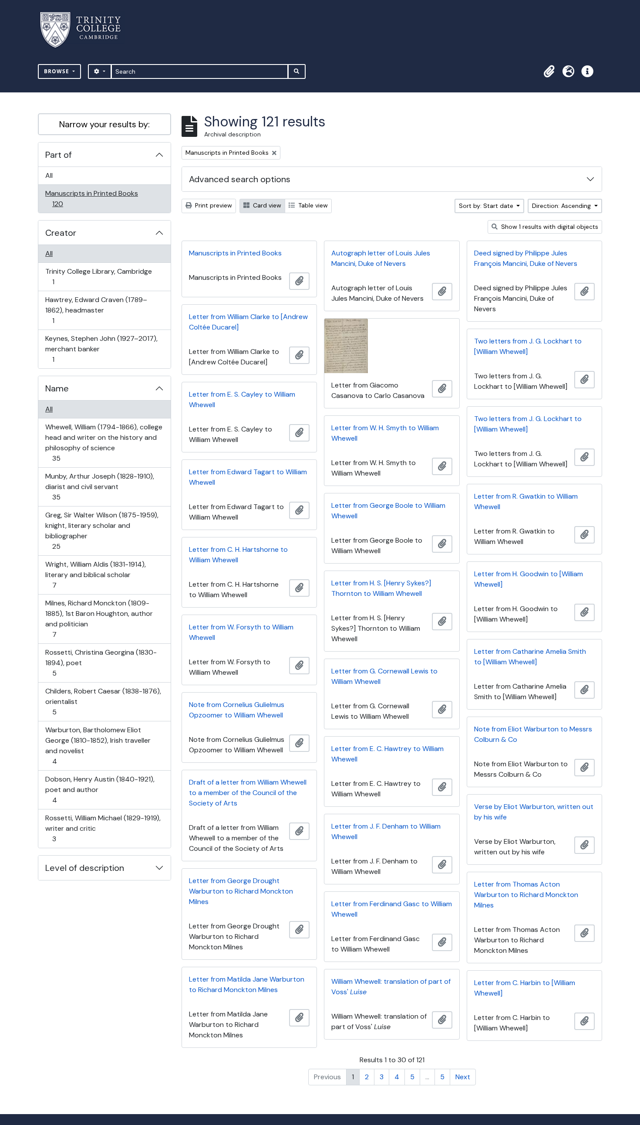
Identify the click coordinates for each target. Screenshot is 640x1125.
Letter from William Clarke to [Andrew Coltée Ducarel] (248, 322)
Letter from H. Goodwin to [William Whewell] (528, 579)
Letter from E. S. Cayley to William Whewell (242, 399)
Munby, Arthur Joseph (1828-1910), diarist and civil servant (99, 486)
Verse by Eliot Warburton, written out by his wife (533, 812)
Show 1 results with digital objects (548, 227)
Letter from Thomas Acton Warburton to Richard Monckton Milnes (526, 895)
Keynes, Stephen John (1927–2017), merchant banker (101, 348)
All (49, 175)
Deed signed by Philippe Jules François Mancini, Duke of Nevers (525, 258)
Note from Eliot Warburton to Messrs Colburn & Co (533, 734)
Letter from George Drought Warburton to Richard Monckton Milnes (241, 891)
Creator (60, 232)
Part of (58, 154)
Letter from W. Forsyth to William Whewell (241, 632)
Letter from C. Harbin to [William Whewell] (524, 988)
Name (57, 388)
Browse (57, 71)
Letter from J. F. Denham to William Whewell (386, 831)
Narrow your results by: (104, 124)
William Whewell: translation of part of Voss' (391, 986)
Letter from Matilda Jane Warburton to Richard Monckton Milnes (246, 984)
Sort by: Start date (487, 206)
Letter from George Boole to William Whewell (388, 510)
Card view (266, 205)
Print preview (212, 205)
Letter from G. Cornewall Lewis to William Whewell (384, 676)
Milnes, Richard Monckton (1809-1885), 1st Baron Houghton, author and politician (99, 618)
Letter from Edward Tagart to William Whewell (248, 477)
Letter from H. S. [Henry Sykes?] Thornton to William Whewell (381, 588)
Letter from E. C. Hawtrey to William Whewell (387, 754)
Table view (312, 205)
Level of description (84, 867)
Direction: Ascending (562, 206)
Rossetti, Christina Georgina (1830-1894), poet (101, 662)
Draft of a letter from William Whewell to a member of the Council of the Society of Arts (248, 793)
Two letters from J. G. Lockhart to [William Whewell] (528, 346)
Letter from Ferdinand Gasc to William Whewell (391, 909)
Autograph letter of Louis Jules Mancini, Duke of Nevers (380, 258)
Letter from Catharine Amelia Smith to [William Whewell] (530, 656)
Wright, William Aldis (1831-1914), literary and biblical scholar (95, 574)
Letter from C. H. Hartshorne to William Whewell (238, 554)
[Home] (85, 30)
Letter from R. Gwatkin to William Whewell (526, 501)
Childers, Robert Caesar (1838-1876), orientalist (103, 701)
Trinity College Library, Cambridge (98, 276)
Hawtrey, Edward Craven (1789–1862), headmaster (96, 310)
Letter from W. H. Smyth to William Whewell (385, 433)
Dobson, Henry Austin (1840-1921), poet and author (100, 789)
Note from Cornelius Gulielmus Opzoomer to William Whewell (236, 710)
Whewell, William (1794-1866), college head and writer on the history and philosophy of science (103, 442)
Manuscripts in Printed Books (91, 198)
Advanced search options (239, 179)
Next (462, 1076)
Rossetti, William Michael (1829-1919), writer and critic (103, 828)
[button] (549, 71)
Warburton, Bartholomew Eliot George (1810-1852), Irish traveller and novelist (98, 745)
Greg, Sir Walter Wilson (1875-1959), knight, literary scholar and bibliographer (101, 530)
